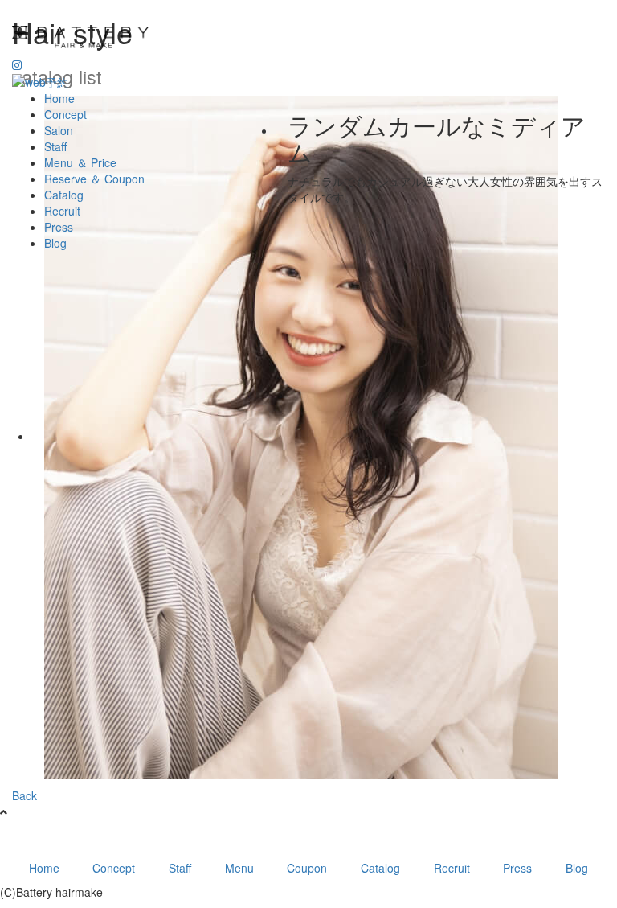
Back (24, 795)
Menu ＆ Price (80, 162)
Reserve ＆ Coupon (94, 179)
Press (58, 227)
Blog (55, 243)
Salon (58, 130)
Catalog (64, 195)
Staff (55, 146)
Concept (65, 114)
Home (59, 98)
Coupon (307, 868)
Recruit (62, 211)
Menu (239, 868)
